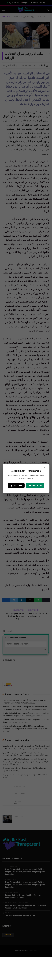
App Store (18, 485)
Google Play (37, 485)
